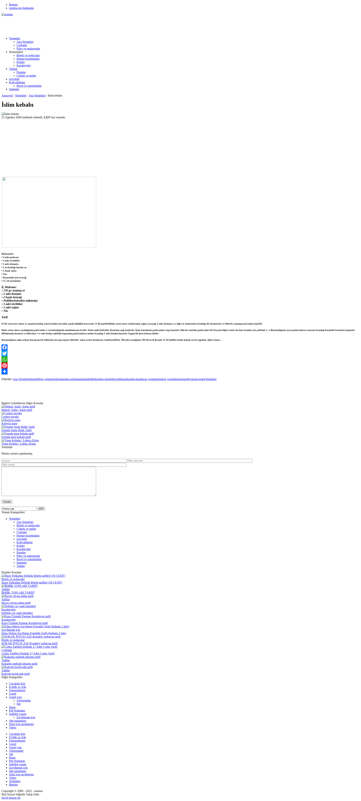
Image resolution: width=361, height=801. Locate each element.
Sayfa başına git (11, 797)
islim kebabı (71, 379)
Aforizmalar (24, 700)
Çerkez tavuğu (10, 416)
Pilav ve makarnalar (28, 48)
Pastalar (21, 72)
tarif (187, 379)
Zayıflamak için (11, 629)
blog (32, 379)
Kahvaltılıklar (17, 82)
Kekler (21, 62)
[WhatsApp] (180, 359)
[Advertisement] (70, 24)
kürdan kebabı (104, 379)
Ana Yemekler (25, 41)
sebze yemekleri (169, 379)
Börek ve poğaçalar (28, 55)
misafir (125, 379)
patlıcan (133, 379)
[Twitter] (180, 353)
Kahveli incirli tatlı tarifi (16, 673)
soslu (182, 379)
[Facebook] (180, 347)
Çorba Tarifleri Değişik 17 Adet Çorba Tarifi (28, 653)
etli (37, 379)
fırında (60, 379)
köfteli (92, 379)
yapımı (193, 379)
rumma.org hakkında (21, 8)
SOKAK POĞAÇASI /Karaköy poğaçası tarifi (30, 643)
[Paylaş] (180, 371)
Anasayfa (7, 95)
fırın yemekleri (47, 379)
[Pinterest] (180, 365)
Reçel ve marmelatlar (29, 85)
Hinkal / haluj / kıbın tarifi (17, 409)
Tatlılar (13, 68)
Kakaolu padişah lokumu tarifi (19, 663)
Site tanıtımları (17, 720)
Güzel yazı (15, 697)
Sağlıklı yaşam (17, 714)
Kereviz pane (9, 423)
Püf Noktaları (17, 710)
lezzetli (116, 379)
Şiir (19, 703)
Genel (12, 693)
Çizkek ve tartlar (26, 75)
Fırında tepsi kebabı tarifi (16, 437)
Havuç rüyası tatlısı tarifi (16, 602)
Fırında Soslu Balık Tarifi (17, 430)
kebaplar (83, 379)
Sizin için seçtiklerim (21, 724)
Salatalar (14, 89)
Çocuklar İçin (17, 683)
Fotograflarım (17, 690)
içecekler (14, 79)
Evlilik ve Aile (17, 687)
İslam (12, 707)
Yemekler (14, 38)
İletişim (13, 4)
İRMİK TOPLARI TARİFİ (18, 592)
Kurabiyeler (24, 65)
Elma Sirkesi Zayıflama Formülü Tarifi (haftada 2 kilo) (34, 633)
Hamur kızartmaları (28, 58)
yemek (201, 379)
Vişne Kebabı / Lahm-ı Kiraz (19, 443)
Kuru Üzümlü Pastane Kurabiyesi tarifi (25, 623)
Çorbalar (22, 45)
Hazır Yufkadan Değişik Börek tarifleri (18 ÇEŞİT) (32, 582)
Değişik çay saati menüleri (17, 613)
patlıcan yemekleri (149, 379)
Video (12, 727)
